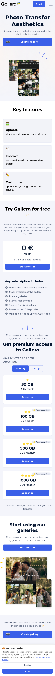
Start (39, 4)
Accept (27, 671)
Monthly (20, 368)
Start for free (28, 266)
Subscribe (27, 397)
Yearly (36, 368)
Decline (27, 665)
